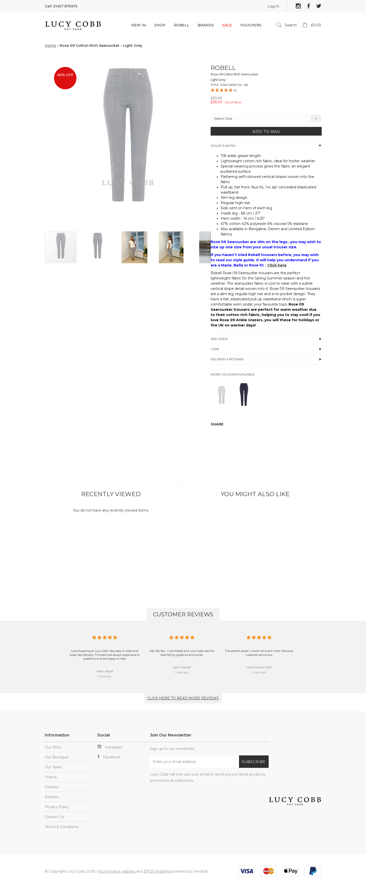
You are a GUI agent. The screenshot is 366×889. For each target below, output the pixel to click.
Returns (52, 797)
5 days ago (182, 672)
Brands (206, 25)
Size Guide (219, 339)
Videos (51, 777)
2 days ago (105, 676)
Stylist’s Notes (223, 146)
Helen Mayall (104, 671)
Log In (273, 6)
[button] (202, 65)
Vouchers (250, 25)
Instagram (113, 747)
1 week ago (259, 672)
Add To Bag (266, 131)
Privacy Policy (57, 807)
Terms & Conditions (61, 827)
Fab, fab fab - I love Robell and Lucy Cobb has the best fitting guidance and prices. (181, 653)
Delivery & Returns (227, 359)
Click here (277, 265)
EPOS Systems (157, 871)
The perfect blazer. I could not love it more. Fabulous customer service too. (259, 653)
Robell (181, 25)
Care (215, 349)
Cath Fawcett (182, 667)
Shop (159, 25)
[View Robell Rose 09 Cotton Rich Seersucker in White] (222, 408)
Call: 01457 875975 (61, 6)
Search (290, 25)
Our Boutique (56, 757)
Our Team (53, 767)
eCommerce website (117, 871)
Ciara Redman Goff (258, 667)
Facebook (111, 757)
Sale (227, 25)
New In (138, 25)
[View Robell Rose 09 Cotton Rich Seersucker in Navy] (244, 408)
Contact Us (54, 817)
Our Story (53, 747)
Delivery (52, 787)
